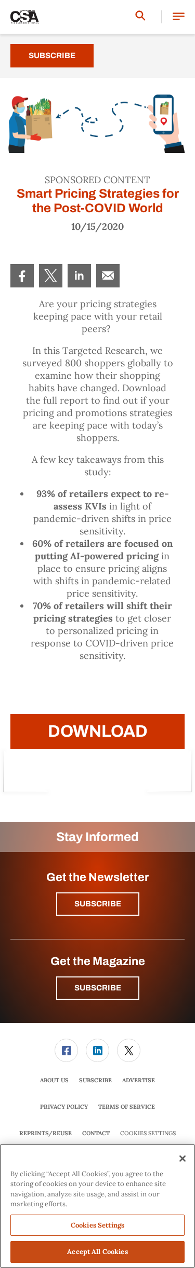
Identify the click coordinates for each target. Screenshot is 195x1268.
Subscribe (52, 55)
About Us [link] (54, 1080)
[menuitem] (22, 275)
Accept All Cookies (97, 1251)
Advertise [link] (138, 1080)
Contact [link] (96, 1133)
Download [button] (98, 731)
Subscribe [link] (95, 1080)
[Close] (182, 1158)
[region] (97, 1206)
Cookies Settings (148, 1133)
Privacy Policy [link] (64, 1106)
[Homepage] (24, 17)
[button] (178, 16)
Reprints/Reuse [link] (45, 1133)
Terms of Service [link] (126, 1106)
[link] (22, 275)
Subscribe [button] (97, 904)
